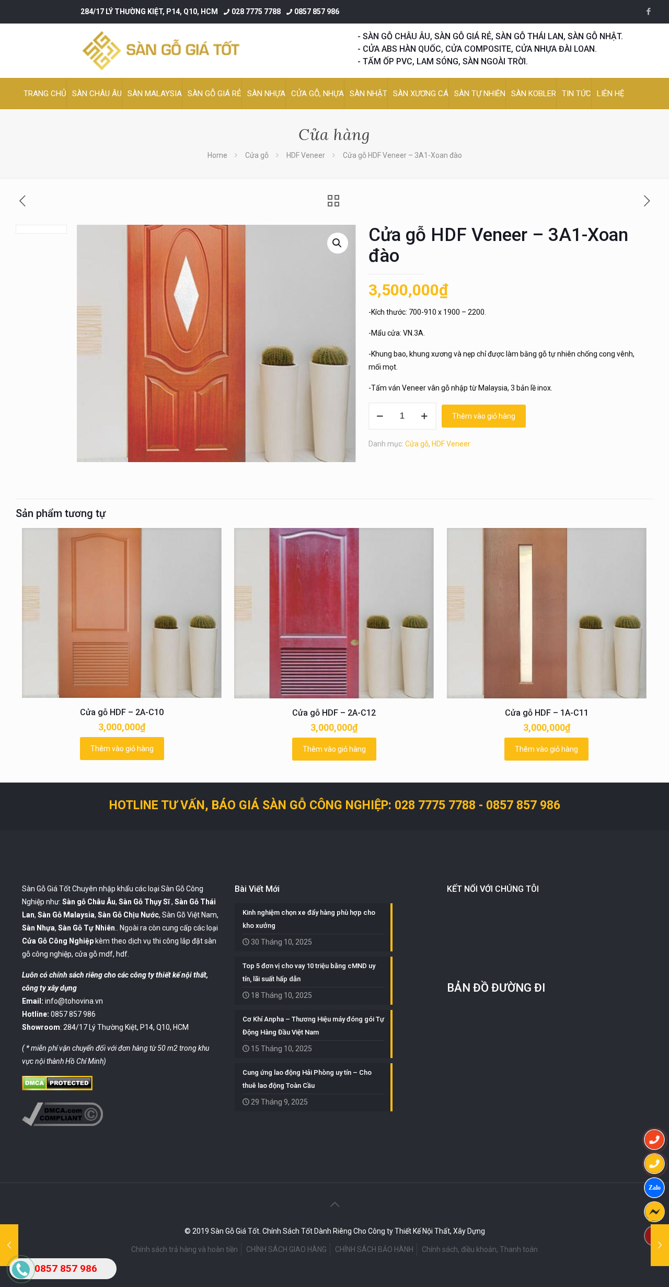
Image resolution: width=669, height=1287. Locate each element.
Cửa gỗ (257, 155)
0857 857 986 (316, 11)
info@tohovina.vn (74, 1001)
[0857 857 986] (654, 1139)
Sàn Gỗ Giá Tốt (46, 888)
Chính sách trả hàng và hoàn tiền (184, 1249)
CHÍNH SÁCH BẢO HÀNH (374, 1249)
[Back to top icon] (334, 1204)
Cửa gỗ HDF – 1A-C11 (547, 713)
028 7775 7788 (256, 11)
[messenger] (654, 1211)
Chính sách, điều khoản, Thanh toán (480, 1249)
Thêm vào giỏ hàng (483, 416)
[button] (337, 243)
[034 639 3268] (654, 1163)
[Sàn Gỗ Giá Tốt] (161, 51)
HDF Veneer (305, 155)
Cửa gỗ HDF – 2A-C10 (122, 712)
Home (217, 155)
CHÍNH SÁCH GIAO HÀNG (286, 1249)
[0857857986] (654, 1187)
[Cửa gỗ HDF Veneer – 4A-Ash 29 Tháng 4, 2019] (660, 1245)
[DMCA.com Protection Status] (57, 1088)
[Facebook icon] (648, 11)
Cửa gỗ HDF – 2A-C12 (334, 713)
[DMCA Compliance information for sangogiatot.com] (62, 1123)
